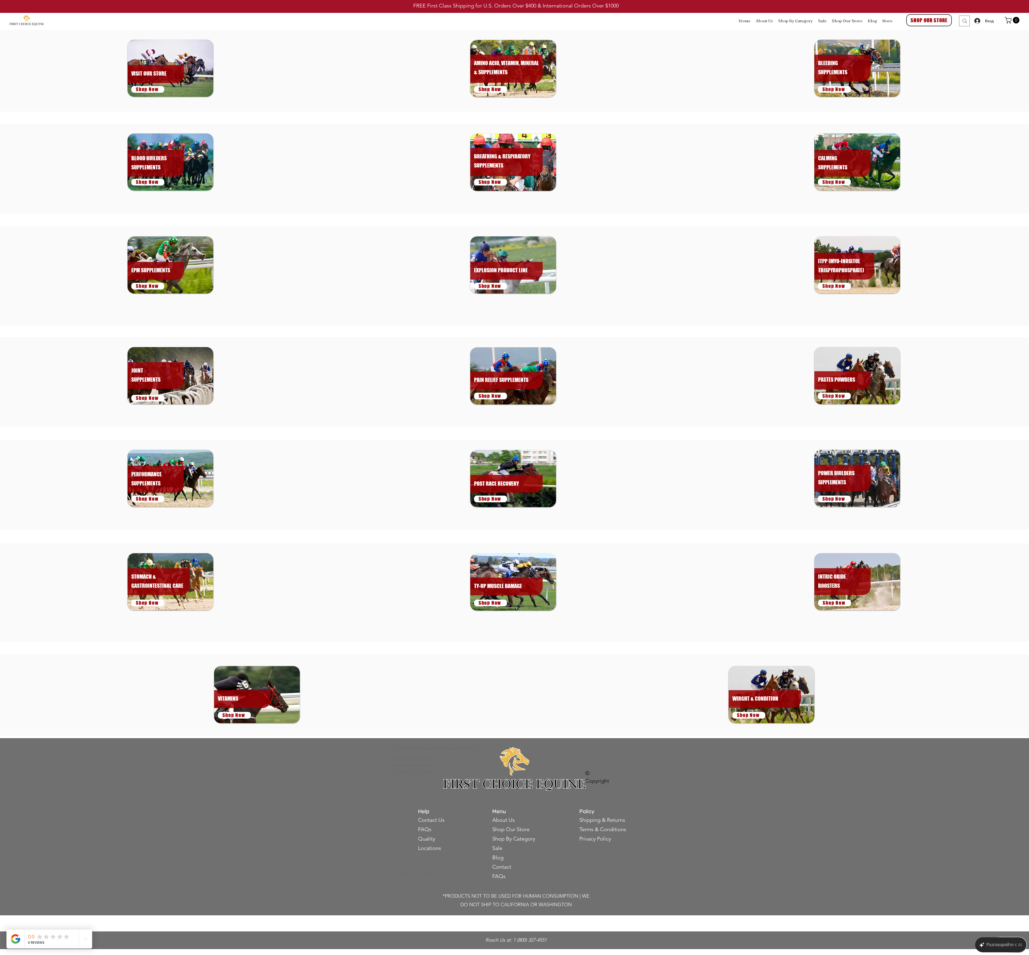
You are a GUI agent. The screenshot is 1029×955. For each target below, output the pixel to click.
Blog (498, 857)
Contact (502, 867)
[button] (1013, 20)
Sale (497, 848)
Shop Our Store (511, 829)
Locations (429, 848)
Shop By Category (513, 838)
